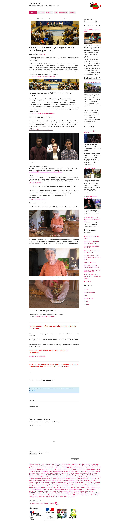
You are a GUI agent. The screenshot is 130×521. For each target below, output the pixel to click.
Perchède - (37, 487)
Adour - (43, 464)
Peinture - (31, 487)
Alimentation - (75, 464)
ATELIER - (57, 466)
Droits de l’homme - (66, 473)
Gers (85, 295)
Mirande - (92, 482)
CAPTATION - (70, 467)
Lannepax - (58, 480)
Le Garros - (78, 480)
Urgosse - (48, 496)
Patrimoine (72, 12)
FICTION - (42, 476)
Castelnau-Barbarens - (80, 467)
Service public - (50, 493)
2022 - (30, 464)
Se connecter (39, 503)
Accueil (30, 18)
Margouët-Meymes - (61, 482)
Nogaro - (86, 484)
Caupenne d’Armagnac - (35, 469)
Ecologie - (77, 473)
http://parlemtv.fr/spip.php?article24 (44, 316)
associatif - (51, 466)
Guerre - (68, 476)
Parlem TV (35, 3)
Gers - (59, 476)
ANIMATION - (82, 464)
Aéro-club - (48, 464)
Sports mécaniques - (90, 493)
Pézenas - (43, 487)
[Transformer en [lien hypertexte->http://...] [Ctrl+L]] (35, 425)
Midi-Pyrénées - (85, 482)
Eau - (73, 473)
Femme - (31, 476)
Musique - (72, 484)
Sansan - (82, 491)
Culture (86, 289)
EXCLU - (89, 475)
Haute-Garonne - (81, 476)
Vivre (56, 12)
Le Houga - (84, 480)
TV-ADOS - (42, 496)
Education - (95, 473)
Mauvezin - (78, 482)
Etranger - (79, 475)
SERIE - (44, 493)
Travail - (37, 496)
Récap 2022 (87, 281)
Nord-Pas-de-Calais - (94, 484)
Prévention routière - (95, 487)
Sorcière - (78, 493)
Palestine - (68, 485)
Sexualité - (58, 493)
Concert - (98, 469)
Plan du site (32, 503)
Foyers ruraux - (53, 476)
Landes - (52, 480)
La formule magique (90, 168)
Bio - (57, 467)
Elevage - (43, 475)
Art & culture (49, 12)
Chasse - (64, 469)
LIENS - (90, 480)
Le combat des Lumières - (68, 480)
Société (86, 301)
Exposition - (95, 475)
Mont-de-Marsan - (41, 484)
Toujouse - (82, 494)
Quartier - (70, 489)
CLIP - (84, 469)
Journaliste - (94, 478)
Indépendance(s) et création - (43, 478)
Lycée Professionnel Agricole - (37, 482)
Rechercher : (88, 19)
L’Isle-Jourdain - (37, 480)
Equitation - (69, 475)
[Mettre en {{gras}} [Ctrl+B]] (30, 425)
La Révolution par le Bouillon (92, 82)
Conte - (50, 471)
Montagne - (49, 484)
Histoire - (32, 478)
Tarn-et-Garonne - (43, 494)
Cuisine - (76, 471)
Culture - (81, 471)
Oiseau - (54, 485)
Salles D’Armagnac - (74, 491)
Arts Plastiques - (43, 466)
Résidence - (40, 491)
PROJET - (52, 489)
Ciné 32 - (69, 469)
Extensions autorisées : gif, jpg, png (39, 451)
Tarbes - (98, 493)
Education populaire (89, 292)
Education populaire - (35, 475)
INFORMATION (88, 298)
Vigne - (66, 496)
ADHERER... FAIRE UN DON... (37, 356)
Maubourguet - (71, 482)
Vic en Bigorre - (55, 496)
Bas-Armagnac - (36, 467)
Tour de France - (95, 494)
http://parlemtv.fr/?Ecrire (35, 182)
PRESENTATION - (85, 487)
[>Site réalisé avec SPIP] (57, 503)
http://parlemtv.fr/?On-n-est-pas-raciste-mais (40, 130)
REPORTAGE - (33, 491)
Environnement (63, 12)
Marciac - (53, 482)
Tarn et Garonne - (33, 494)
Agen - (53, 464)
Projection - (46, 489)
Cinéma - (74, 469)
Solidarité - (73, 493)
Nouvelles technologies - (35, 485)
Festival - (36, 476)
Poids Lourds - (66, 487)
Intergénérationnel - (65, 478)
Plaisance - (54, 487)
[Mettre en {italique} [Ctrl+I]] (33, 425)
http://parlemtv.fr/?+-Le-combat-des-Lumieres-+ (41, 113)
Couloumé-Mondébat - (58, 471)
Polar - (72, 487)
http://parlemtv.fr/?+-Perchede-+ (37, 199)
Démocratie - (32, 473)
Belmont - (43, 467)
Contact (46, 503)
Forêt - (47, 476)
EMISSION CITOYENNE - (53, 475)
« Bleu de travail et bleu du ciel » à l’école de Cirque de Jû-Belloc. (92, 257)
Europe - (84, 475)
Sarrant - (91, 491)
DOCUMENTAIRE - (55, 473)
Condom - (38, 471)
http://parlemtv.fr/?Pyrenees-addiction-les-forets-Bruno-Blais (45, 172)
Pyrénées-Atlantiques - (61, 489)
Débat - (91, 471)
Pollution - (77, 487)
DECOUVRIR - (97, 471)
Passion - (84, 485)
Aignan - (64, 464)
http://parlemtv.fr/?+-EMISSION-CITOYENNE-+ (41, 76)
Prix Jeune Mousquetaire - (36, 489)
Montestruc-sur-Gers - (58, 484)
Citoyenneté (41, 12)
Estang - (74, 475)
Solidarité (86, 304)
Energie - (63, 475)
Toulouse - (88, 494)
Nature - (77, 484)
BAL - (30, 467)
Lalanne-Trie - (46, 480)
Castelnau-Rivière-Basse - (93, 467)
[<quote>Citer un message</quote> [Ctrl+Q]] (37, 425)
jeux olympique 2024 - (84, 478)
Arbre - (97, 464)
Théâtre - (70, 494)
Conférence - (44, 471)
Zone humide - (71, 496)
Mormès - (66, 484)
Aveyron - (86, 466)
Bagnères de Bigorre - (95, 466)
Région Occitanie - (84, 489)
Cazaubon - (45, 469)
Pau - (88, 485)
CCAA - (51, 469)
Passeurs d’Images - (76, 485)
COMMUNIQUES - (91, 469)
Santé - (87, 491)
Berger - (48, 467)
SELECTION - (33, 493)
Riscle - (46, 491)
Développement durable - (43, 473)
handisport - (73, 476)
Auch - (82, 466)
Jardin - (73, 478)
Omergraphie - (61, 485)
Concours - (32, 471)
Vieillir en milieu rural (90, 262)
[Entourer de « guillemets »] (40, 425)
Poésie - (59, 487)
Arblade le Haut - (91, 464)
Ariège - (31, 466)
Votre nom (32, 400)
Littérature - (95, 480)
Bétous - (53, 467)
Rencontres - (92, 489)
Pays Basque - (94, 485)
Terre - (66, 494)
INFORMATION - (55, 478)
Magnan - (48, 482)
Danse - (86, 471)
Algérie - (68, 464)
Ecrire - (90, 473)
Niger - (82, 484)
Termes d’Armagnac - (58, 494)
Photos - (48, 487)
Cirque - (79, 469)
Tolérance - (76, 494)
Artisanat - (36, 466)
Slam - (63, 493)
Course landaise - (69, 471)
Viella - (62, 496)
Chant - (60, 469)
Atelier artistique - (64, 466)
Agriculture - (58, 464)
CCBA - (55, 469)
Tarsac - (50, 494)
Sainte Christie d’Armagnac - (61, 491)
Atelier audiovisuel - (74, 466)
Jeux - (76, 478)
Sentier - (39, 493)
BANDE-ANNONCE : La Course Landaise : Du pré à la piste (92, 219)
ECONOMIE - (84, 473)
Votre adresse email (34, 406)
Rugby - (51, 491)
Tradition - (32, 496)
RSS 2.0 (51, 503)
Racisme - (76, 489)
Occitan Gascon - (47, 485)
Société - (67, 493)
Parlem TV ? (32, 12)
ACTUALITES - (36, 464)
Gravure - (63, 476)
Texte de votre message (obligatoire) (39, 419)
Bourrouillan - (62, 467)
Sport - (83, 493)
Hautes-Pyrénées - (91, 476)
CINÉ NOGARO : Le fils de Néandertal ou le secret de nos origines (92, 276)
